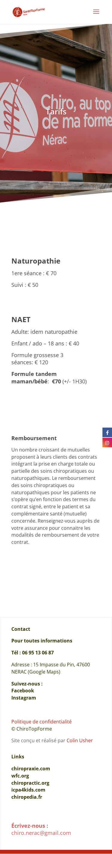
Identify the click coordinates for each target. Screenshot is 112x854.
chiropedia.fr (26, 797)
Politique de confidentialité (41, 721)
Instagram (23, 697)
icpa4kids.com (28, 789)
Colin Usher (80, 740)
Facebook (22, 690)
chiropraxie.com (32, 768)
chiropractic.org (30, 783)
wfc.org (20, 775)
